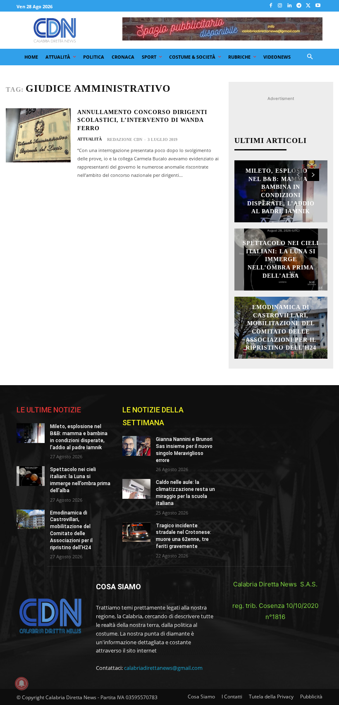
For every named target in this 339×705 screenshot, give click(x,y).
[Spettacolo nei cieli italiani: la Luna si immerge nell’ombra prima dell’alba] (31, 476)
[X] (308, 6)
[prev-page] (298, 175)
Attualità (89, 139)
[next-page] (313, 175)
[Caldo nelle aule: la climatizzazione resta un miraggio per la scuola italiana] (136, 489)
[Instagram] (280, 6)
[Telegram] (299, 6)
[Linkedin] (289, 6)
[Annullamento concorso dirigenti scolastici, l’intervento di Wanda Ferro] (38, 135)
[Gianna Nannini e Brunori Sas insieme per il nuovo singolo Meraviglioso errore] (136, 446)
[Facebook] (270, 6)
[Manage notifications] (21, 683)
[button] (310, 57)
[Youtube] (317, 6)
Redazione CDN (124, 139)
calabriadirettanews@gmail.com (163, 668)
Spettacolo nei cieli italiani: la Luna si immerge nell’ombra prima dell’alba (281, 259)
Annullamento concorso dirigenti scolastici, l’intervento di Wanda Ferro (142, 120)
